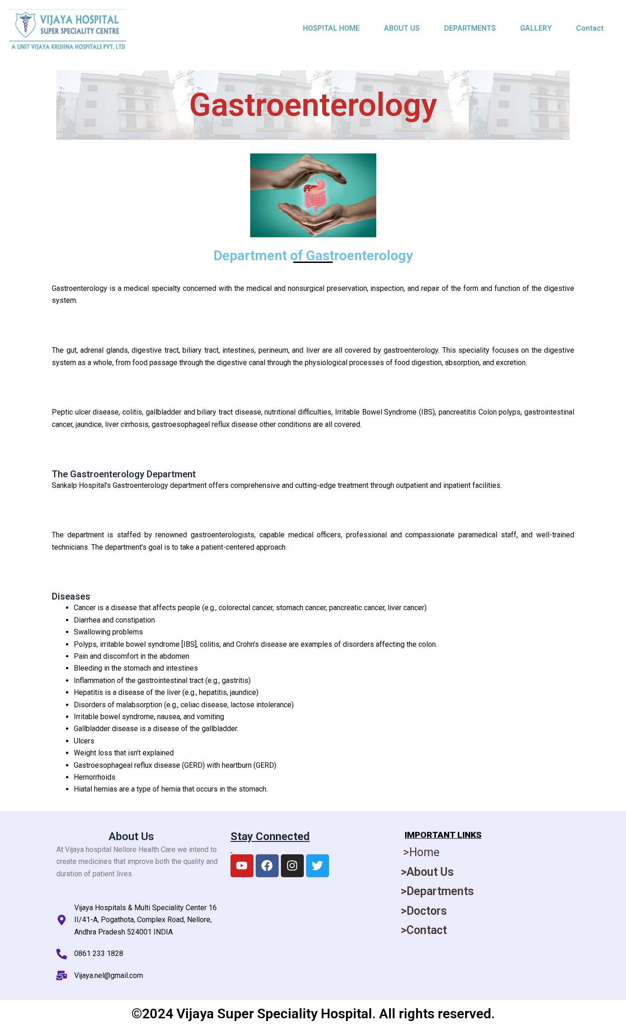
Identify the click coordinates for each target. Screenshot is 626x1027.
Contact (590, 28)
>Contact (424, 930)
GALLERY (536, 28)
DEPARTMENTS (470, 28)
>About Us (427, 872)
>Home (421, 852)
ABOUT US (402, 28)
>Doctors (424, 911)
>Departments (437, 891)
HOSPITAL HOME (331, 28)
